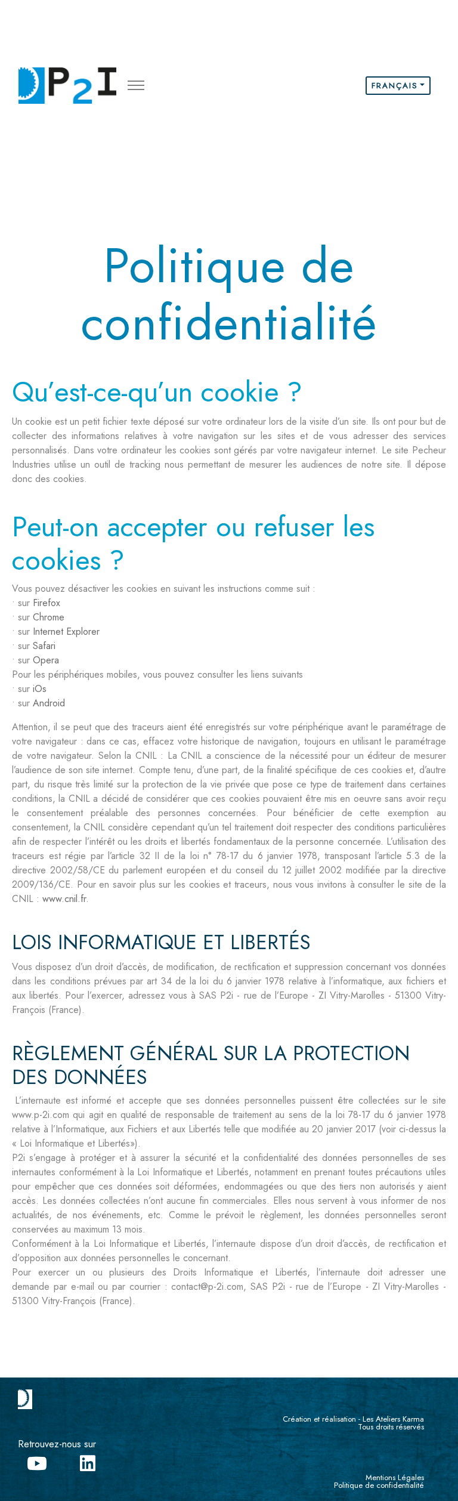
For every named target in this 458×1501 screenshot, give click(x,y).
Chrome (48, 617)
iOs (40, 689)
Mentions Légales (395, 1477)
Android (49, 703)
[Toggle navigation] (136, 85)
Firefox (46, 603)
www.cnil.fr (64, 899)
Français (395, 85)
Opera (46, 660)
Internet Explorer (66, 631)
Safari (44, 646)
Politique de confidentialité (379, 1485)
